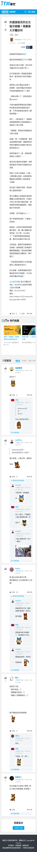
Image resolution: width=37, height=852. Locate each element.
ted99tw (18, 440)
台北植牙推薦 (14, 282)
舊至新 (18, 360)
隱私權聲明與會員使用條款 (12, 848)
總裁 (16, 400)
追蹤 (23, 313)
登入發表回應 (15, 432)
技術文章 (5, 12)
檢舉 (30, 313)
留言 (14, 313)
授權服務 (18, 845)
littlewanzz (18, 39)
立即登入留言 (18, 828)
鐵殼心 (17, 736)
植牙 (16, 35)
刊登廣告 (11, 845)
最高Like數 (32, 360)
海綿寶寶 (18, 368)
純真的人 (18, 777)
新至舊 (24, 360)
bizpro (17, 568)
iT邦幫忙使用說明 (28, 848)
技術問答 (12, 12)
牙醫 (11, 35)
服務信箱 (26, 845)
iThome (18, 843)
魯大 (17, 678)
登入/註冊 (31, 12)
